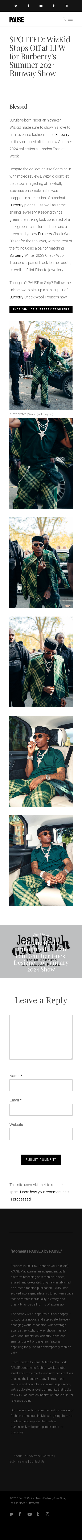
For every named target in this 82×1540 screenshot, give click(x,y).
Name (15, 1076)
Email (15, 1100)
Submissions (18, 1461)
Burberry (62, 134)
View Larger (42, 460)
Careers (48, 1456)
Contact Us (37, 1461)
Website (16, 1124)
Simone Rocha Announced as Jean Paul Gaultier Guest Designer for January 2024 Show (41, 951)
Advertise (34, 1456)
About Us (17, 1456)
